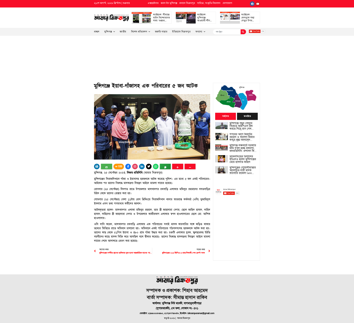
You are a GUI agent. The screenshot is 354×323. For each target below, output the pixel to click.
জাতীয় (123, 31)
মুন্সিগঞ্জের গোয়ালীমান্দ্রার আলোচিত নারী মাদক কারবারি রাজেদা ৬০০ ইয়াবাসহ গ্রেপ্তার (243, 170)
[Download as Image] (106, 166)
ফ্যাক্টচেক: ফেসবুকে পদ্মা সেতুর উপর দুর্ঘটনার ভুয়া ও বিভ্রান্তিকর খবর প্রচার (248, 22)
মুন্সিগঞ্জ (108, 31)
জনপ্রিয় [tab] (247, 116)
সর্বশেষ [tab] (225, 116)
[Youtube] (257, 3)
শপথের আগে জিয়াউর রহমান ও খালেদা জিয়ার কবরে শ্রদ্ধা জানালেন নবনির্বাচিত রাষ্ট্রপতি (242, 137)
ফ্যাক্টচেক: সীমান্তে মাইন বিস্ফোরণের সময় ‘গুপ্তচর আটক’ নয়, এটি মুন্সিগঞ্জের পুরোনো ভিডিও (161, 22)
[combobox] (226, 31)
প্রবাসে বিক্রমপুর (187, 3)
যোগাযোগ (227, 3)
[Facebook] (252, 3)
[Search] (243, 31)
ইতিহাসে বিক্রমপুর (181, 31)
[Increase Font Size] (177, 166)
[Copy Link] (165, 166)
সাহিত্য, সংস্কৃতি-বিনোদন (208, 3)
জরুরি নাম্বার (161, 31)
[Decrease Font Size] (190, 166)
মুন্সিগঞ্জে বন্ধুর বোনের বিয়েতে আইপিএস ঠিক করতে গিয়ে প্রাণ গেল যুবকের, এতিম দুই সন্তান (242, 126)
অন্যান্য (198, 31)
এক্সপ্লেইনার (153, 3)
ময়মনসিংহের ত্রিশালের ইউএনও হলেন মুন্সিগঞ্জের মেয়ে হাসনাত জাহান (243, 159)
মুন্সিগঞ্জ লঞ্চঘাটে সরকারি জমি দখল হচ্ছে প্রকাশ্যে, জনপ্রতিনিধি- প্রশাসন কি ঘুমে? (243, 148)
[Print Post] (97, 166)
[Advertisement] (177, 56)
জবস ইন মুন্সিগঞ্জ (169, 3)
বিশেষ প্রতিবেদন (139, 31)
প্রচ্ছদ (96, 31)
